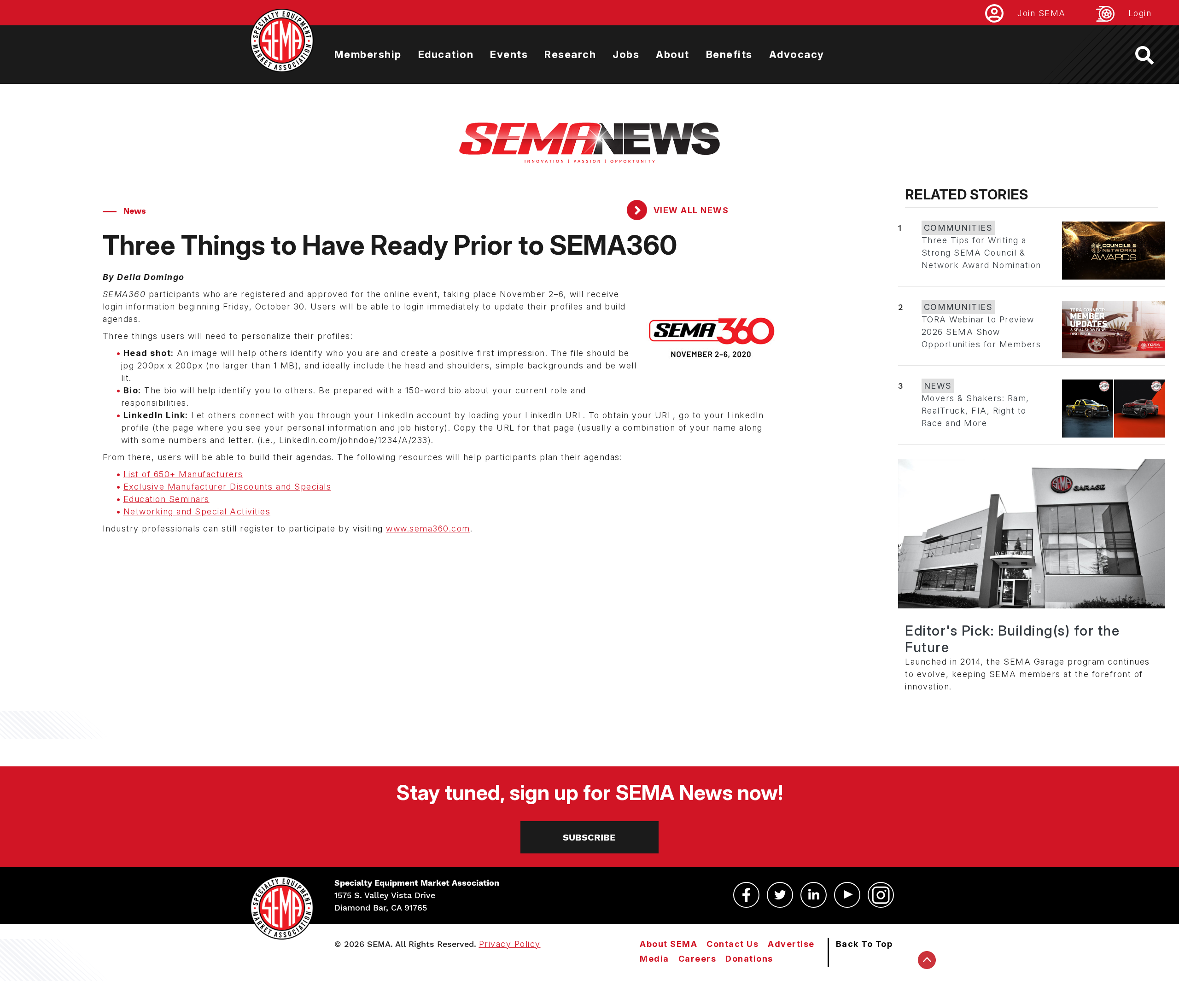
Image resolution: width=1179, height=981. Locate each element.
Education (446, 54)
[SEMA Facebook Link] (746, 895)
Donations (749, 958)
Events (509, 54)
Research (570, 54)
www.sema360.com (428, 528)
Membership (368, 54)
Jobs (626, 54)
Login (1140, 13)
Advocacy (796, 54)
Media (654, 958)
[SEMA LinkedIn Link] (813, 895)
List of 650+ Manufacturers (183, 474)
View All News (690, 210)
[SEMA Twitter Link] (780, 895)
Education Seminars (166, 499)
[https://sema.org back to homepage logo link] (1152, 55)
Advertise (791, 944)
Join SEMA (1041, 13)
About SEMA (668, 944)
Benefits (729, 54)
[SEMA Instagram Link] (881, 895)
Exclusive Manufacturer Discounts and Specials (227, 486)
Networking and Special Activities (197, 511)
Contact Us (732, 944)
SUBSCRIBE (589, 837)
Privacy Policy (510, 944)
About (672, 54)
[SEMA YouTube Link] (847, 895)
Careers (697, 958)
